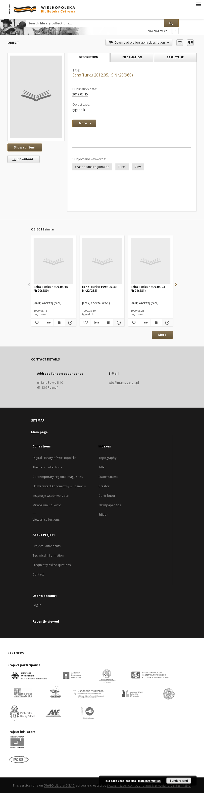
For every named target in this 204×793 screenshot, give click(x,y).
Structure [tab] (175, 57)
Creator (104, 486)
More (162, 335)
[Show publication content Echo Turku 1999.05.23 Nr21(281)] (156, 322)
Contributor (107, 496)
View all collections (46, 519)
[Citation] (190, 42)
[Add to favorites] (179, 42)
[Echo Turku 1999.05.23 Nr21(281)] (150, 261)
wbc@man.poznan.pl (124, 382)
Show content (25, 147)
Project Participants (46, 546)
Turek (122, 167)
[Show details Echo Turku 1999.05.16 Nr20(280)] (69, 322)
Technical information (48, 555)
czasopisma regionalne (92, 167)
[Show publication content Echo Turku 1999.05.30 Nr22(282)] (107, 322)
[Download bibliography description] (47, 322)
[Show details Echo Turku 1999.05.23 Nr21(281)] (166, 322)
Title (102, 467)
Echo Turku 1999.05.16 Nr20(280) (51, 288)
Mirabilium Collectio (47, 505)
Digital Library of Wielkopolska (55, 458)
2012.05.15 (80, 94)
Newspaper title (110, 505)
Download (25, 159)
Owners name (108, 477)
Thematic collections (47, 467)
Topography (107, 458)
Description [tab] (88, 57)
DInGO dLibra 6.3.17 (59, 785)
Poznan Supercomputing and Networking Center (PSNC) (149, 785)
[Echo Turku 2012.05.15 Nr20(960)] (36, 97)
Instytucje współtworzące (51, 496)
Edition (103, 514)
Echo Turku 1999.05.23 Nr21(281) (148, 288)
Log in (37, 605)
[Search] (171, 23)
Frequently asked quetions (52, 565)
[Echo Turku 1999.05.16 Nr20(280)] (53, 261)
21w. (138, 167)
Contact (38, 574)
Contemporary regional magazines (58, 477)
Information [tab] (132, 57)
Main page (39, 432)
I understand (179, 780)
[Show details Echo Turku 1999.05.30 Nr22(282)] (118, 322)
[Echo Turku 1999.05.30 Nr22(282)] (102, 261)
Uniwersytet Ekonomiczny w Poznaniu (59, 486)
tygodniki (79, 110)
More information (149, 781)
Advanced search (157, 31)
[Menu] (198, 4)
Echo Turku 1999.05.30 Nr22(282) (99, 288)
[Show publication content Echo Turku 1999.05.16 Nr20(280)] (59, 322)
